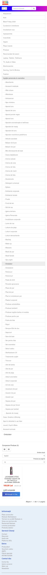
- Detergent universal (11, 183)
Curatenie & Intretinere (11, 26)
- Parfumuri (7, 272)
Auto (4, 17)
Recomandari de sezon (11, 54)
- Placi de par (8, 292)
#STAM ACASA (7, 555)
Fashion (6, 74)
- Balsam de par (9, 147)
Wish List (5, 566)
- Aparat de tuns (9, 110)
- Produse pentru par (11, 316)
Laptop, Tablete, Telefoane (12, 58)
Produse (6, 50)
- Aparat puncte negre (11, 114)
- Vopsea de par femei (11, 405)
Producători (6, 547)
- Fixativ (6, 199)
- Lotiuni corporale (10, 231)
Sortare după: (41, 452)
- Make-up (7, 243)
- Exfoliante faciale (10, 195)
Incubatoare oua (9, 30)
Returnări (5, 536)
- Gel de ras (8, 207)
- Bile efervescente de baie (13, 151)
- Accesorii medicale (10, 86)
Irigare (5, 42)
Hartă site (5, 538)
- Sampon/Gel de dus (11, 328)
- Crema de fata (9, 167)
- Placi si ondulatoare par (12, 296)
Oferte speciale (7, 553)
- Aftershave (8, 94)
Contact (4, 534)
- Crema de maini (10, 171)
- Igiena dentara (9, 211)
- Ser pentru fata (9, 340)
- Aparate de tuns (10, 130)
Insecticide (6, 38)
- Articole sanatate (10, 139)
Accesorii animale (9, 429)
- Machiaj (7, 239)
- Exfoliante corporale (11, 191)
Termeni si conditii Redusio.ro (12, 519)
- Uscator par (8, 397)
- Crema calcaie (9, 159)
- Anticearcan (8, 98)
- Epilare (6, 187)
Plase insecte (7, 46)
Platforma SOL (7, 540)
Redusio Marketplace (9, 517)
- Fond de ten (8, 203)
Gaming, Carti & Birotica (11, 70)
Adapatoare (7, 13)
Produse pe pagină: (39, 459)
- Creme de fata (9, 175)
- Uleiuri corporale (10, 381)
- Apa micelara (9, 102)
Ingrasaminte (7, 34)
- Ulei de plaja (8, 373)
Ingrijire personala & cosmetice (13, 78)
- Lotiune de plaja (10, 227)
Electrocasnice (8, 66)
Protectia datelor (7, 528)
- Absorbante (8, 82)
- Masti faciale (8, 256)
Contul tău (5, 562)
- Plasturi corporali (10, 300)
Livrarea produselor (8, 525)
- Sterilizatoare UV (10, 352)
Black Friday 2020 (9, 22)
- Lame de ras (8, 223)
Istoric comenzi (7, 564)
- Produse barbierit (10, 308)
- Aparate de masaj (10, 126)
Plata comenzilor (7, 514)
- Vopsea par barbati (11, 409)
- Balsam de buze (10, 143)
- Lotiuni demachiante (11, 235)
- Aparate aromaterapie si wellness (16, 122)
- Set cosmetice (9, 344)
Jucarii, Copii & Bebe (10, 425)
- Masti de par (8, 252)
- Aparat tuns (8, 106)
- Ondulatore (8, 268)
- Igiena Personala (10, 215)
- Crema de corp (9, 163)
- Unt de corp (8, 385)
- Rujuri (6, 324)
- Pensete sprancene (11, 284)
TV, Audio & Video (9, 62)
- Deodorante (8, 179)
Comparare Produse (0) (10, 445)
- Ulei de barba (9, 365)
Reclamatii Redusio (8, 523)
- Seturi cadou (8, 348)
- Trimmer (7, 360)
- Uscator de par (9, 393)
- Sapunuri (7, 332)
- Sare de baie (8, 336)
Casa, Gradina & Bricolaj (11, 417)
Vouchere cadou (7, 549)
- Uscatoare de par (10, 389)
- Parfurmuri (8, 276)
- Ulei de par (8, 369)
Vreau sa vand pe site (9, 521)
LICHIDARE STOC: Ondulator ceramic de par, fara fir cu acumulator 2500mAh (12, 479)
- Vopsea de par (9, 401)
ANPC (4, 551)
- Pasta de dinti (9, 280)
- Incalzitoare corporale (11, 219)
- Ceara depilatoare (10, 155)
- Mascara (7, 247)
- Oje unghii (7, 260)
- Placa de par (8, 288)
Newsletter (5, 568)
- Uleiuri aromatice (10, 377)
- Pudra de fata (9, 320)
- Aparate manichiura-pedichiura (15, 134)
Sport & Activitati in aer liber (12, 421)
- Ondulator (7, 264)
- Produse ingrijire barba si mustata (16, 312)
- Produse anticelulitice (11, 304)
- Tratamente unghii (10, 356)
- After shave (8, 90)
